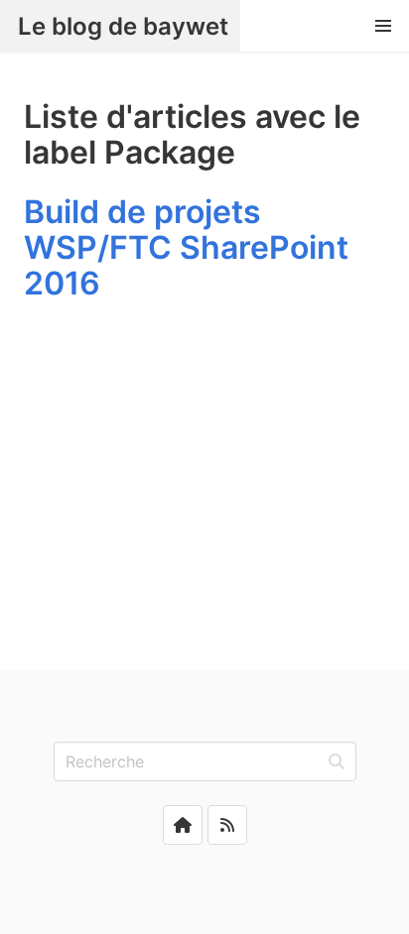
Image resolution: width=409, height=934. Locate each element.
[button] (383, 26)
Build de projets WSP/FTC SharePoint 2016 (186, 247)
